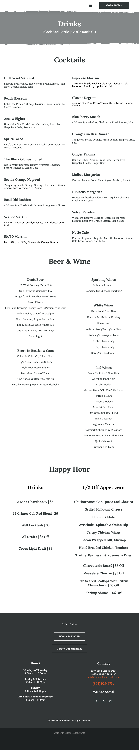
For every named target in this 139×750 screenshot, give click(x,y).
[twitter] (103, 701)
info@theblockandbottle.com (103, 677)
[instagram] (110, 701)
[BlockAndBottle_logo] (25, 1)
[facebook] (96, 701)
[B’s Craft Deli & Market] (83, 738)
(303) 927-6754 (103, 683)
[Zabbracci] (56, 738)
